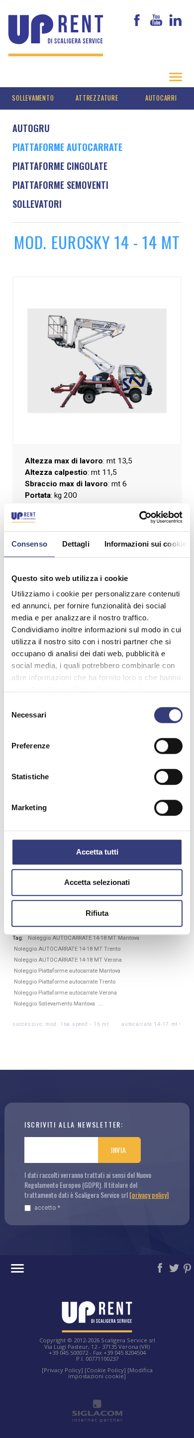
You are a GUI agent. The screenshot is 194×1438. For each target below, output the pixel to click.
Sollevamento (33, 98)
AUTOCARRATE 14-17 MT (149, 1024)
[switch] (168, 746)
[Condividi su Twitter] (175, 1268)
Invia (118, 1150)
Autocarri (161, 98)
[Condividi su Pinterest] (188, 1268)
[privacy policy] (149, 1194)
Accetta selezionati (97, 882)
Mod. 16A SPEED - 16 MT (77, 1024)
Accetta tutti (97, 852)
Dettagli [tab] (76, 544)
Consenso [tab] (29, 544)
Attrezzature (97, 98)
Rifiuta (97, 913)
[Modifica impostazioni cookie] (110, 1373)
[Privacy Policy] (62, 1370)
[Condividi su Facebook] (161, 1268)
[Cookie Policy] (105, 1370)
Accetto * (47, 1207)
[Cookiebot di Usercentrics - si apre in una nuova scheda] (140, 517)
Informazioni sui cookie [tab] (145, 544)
